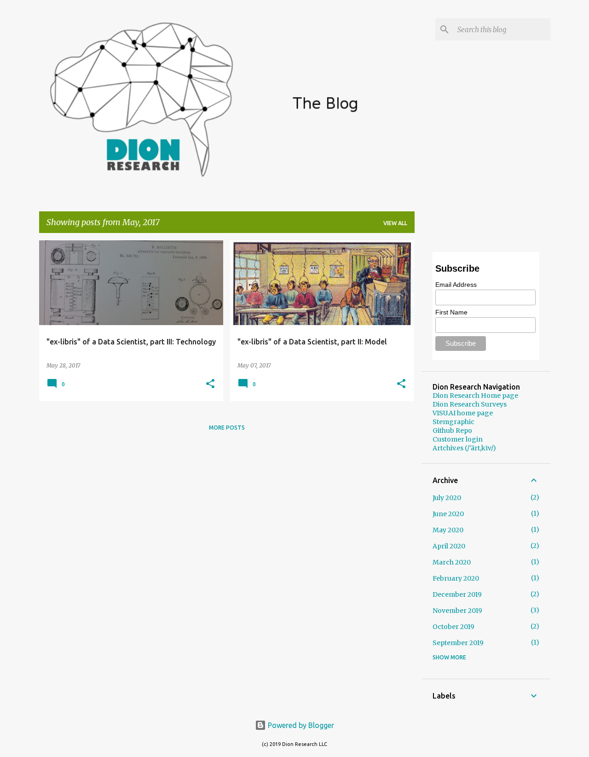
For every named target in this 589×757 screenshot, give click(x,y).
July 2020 (447, 498)
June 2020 (448, 514)
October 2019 (453, 627)
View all (395, 223)
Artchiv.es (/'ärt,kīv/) (464, 448)
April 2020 (449, 546)
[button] (210, 384)
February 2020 (456, 578)
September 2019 (458, 643)
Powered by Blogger (300, 725)
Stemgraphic (453, 422)
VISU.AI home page (463, 413)
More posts (227, 428)
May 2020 (448, 530)
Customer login (458, 439)
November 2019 (457, 610)
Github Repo (452, 430)
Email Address (456, 284)
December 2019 (457, 594)
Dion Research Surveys (470, 404)
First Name (451, 312)
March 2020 (452, 562)
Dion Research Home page (475, 395)
